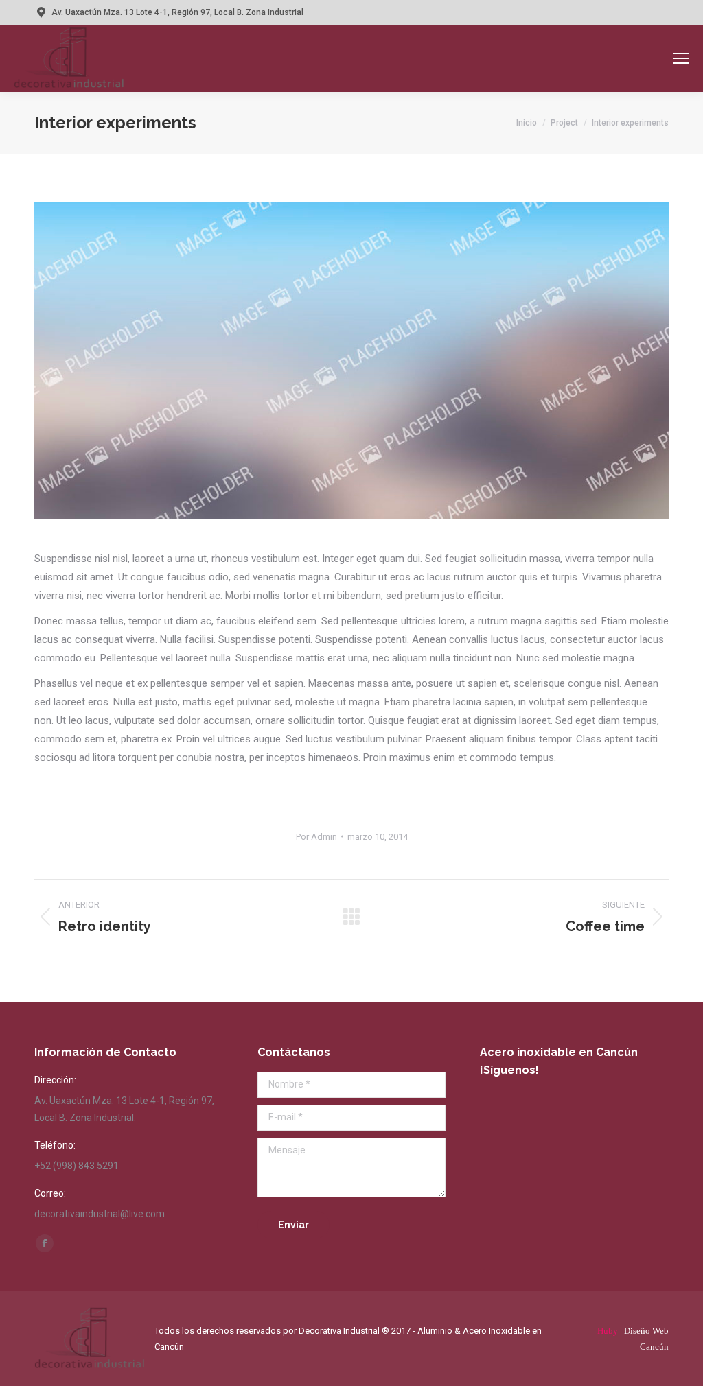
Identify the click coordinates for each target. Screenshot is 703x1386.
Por (316, 837)
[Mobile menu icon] (681, 58)
